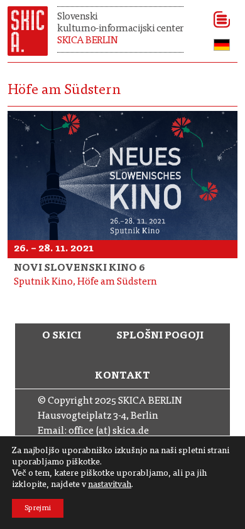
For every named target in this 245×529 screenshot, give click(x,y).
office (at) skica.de (108, 431)
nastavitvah (109, 485)
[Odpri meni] (217, 19)
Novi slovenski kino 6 (79, 268)
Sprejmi (37, 508)
